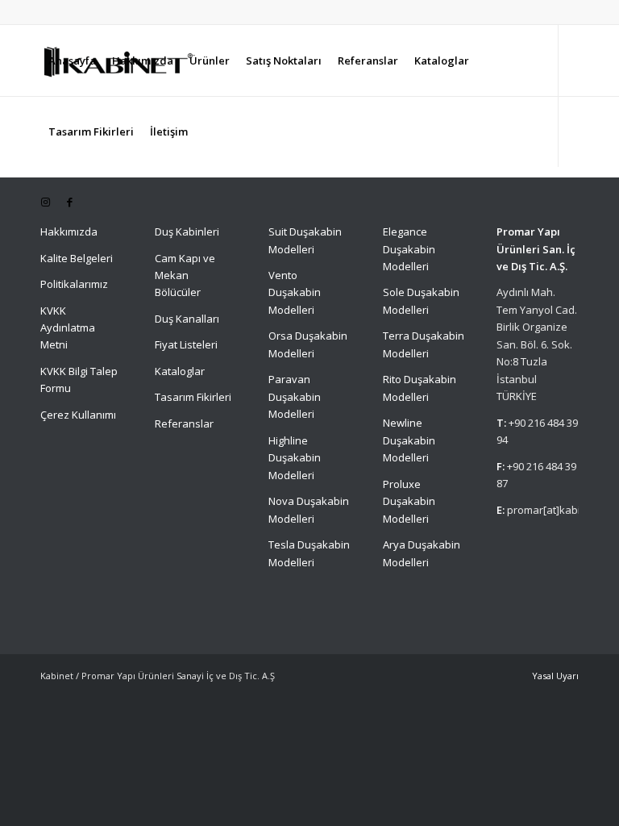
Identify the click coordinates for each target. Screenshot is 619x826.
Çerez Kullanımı (78, 414)
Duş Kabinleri (187, 231)
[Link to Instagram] (45, 202)
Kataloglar (180, 371)
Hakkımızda (69, 231)
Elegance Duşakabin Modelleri (409, 248)
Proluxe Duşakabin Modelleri (409, 501)
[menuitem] (72, 60)
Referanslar (184, 423)
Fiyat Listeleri (186, 344)
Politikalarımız (75, 284)
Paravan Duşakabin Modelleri (294, 396)
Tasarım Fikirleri (193, 397)
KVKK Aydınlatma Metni (67, 328)
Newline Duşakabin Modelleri (409, 440)
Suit (277, 231)
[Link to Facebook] (69, 202)
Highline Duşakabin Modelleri (294, 457)
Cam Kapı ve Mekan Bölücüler (185, 275)
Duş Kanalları (187, 318)
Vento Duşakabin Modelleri (294, 292)
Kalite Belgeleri (76, 258)
